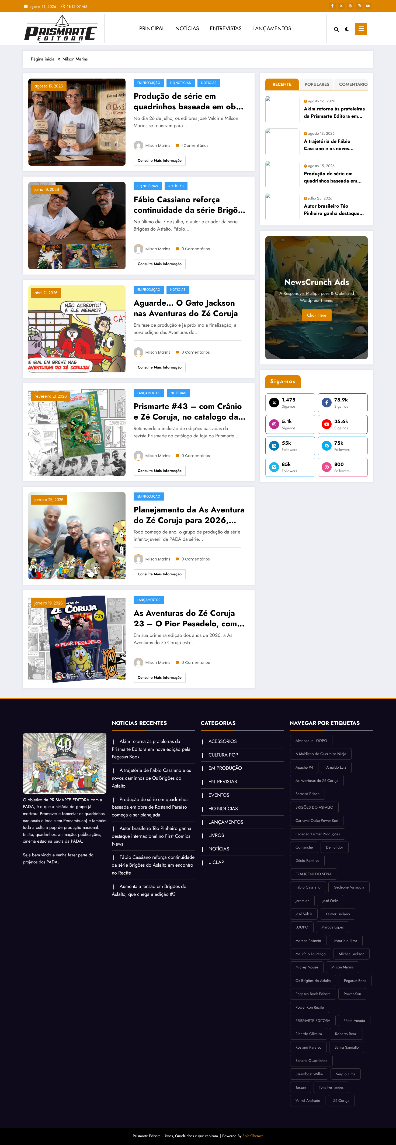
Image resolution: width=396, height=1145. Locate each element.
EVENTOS (219, 795)
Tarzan (301, 1087)
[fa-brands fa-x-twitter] (341, 6)
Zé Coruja (341, 1100)
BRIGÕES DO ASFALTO (314, 807)
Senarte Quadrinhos (311, 1060)
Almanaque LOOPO (311, 740)
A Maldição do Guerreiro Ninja (321, 753)
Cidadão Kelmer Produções (318, 834)
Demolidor (334, 847)
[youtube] (368, 6)
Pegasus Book (355, 980)
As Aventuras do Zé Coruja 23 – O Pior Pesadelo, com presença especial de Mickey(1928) (185, 618)
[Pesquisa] (336, 29)
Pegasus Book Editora (313, 994)
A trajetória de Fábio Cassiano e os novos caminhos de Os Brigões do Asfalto (334, 145)
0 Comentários (196, 249)
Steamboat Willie (309, 1074)
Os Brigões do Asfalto (313, 980)
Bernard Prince (307, 793)
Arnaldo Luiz (336, 767)
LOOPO (302, 927)
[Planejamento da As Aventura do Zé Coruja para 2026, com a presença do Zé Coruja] (77, 535)
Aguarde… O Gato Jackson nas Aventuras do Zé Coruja (186, 308)
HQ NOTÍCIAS (180, 82)
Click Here (316, 315)
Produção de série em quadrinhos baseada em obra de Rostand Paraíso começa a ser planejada (189, 101)
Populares (317, 84)
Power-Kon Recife (310, 1007)
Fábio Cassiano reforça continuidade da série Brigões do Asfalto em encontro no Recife (190, 204)
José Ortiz (330, 900)
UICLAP (216, 862)
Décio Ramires (307, 860)
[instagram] (359, 6)
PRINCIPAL (152, 28)
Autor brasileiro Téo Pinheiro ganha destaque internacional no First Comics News (331, 209)
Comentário (352, 84)
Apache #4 (304, 767)
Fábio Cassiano (308, 887)
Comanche (304, 847)
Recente (282, 84)
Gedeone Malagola (349, 887)
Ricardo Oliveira (309, 1033)
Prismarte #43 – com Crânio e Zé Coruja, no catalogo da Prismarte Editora (188, 411)
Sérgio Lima (345, 1074)
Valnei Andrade (308, 1100)
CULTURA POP (223, 754)
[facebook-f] (332, 6)
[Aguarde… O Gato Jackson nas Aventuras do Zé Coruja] (77, 328)
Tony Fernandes (331, 1087)
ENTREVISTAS (226, 28)
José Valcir (304, 914)
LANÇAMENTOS (271, 28)
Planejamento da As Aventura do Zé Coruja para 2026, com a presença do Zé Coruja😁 (189, 514)
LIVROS (216, 835)
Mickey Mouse (307, 967)
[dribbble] (350, 6)
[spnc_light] (347, 28)
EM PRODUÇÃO (148, 82)
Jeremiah (302, 900)
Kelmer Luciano (337, 914)
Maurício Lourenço (311, 954)
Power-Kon (352, 994)
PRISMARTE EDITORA (313, 1020)
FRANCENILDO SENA (314, 874)
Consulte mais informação (160, 160)
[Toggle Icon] (361, 29)
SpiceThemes (252, 1136)
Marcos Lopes (332, 927)
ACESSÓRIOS (223, 741)
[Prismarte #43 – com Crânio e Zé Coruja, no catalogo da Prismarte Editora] (77, 432)
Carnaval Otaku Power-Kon (317, 820)
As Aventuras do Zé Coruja (317, 780)
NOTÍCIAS (187, 28)
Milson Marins (157, 145)
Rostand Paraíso (308, 1047)
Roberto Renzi (346, 1033)
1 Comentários (195, 145)
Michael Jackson (351, 954)
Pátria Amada (354, 1020)
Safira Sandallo (347, 1047)
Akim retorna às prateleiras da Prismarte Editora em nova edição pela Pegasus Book (334, 112)
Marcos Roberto (308, 940)
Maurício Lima (345, 940)
